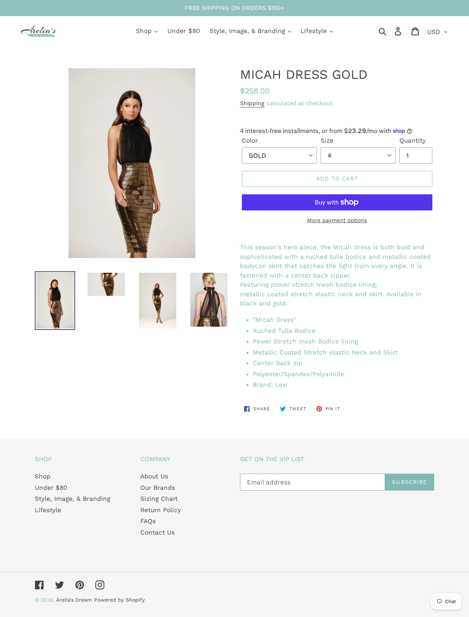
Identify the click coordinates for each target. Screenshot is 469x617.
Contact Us (157, 532)
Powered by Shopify (119, 600)
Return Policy (160, 510)
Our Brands (157, 487)
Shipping (252, 103)
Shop (43, 476)
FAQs (148, 521)
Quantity (412, 140)
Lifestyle (48, 510)
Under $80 (51, 487)
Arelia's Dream (74, 600)
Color (250, 140)
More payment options (337, 220)
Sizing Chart (159, 498)
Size (327, 140)
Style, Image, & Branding (72, 498)
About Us (154, 476)
